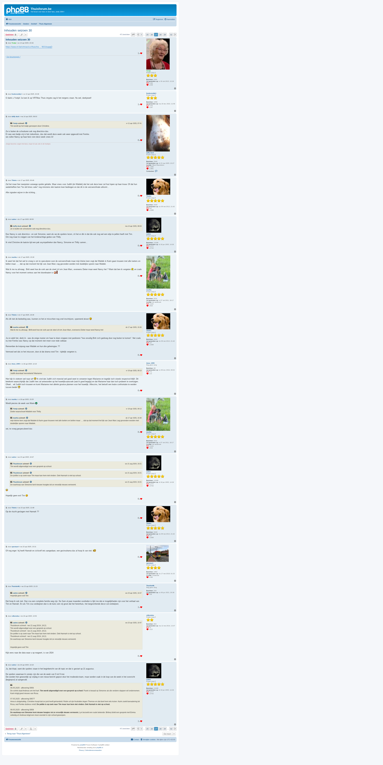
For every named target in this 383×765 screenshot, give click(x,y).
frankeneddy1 (151, 93)
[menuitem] (9, 19)
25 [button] (147, 34)
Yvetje (148, 71)
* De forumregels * (13, 57)
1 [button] (141, 34)
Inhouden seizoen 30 (18, 30)
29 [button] (165, 34)
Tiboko (148, 196)
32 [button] (171, 34)
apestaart (149, 563)
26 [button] (152, 34)
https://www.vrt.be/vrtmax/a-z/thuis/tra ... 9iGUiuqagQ (29, 47)
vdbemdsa (150, 615)
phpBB (82, 745)
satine (148, 234)
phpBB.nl (99, 747)
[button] (133, 34)
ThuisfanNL (150, 585)
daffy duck (150, 153)
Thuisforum (17, 464)
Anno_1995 (150, 363)
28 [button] (160, 34)
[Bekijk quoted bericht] (26, 123)
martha (148, 290)
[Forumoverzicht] (18, 10)
